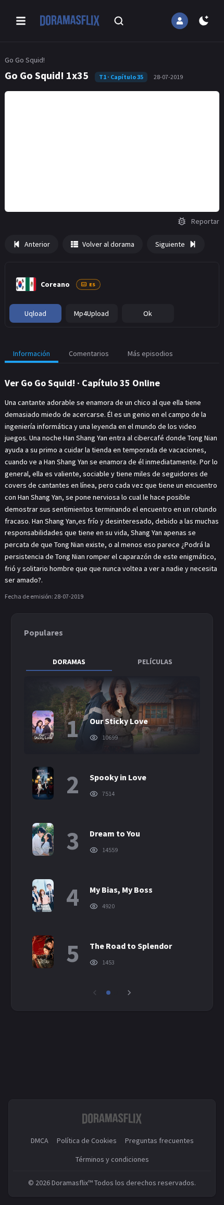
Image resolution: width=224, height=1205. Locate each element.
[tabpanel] (112, 837)
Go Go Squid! (25, 60)
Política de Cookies (87, 1140)
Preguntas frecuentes (159, 1140)
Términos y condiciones (112, 1159)
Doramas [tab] (69, 661)
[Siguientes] (129, 992)
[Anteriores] (95, 992)
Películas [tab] (155, 661)
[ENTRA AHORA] (179, 20)
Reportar (205, 221)
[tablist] (112, 661)
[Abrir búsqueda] (118, 20)
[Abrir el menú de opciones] (20, 20)
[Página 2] (116, 993)
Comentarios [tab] (89, 353)
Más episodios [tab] (150, 353)
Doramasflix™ (72, 1182)
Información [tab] (31, 353)
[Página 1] (108, 993)
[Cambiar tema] (203, 20)
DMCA (39, 1140)
